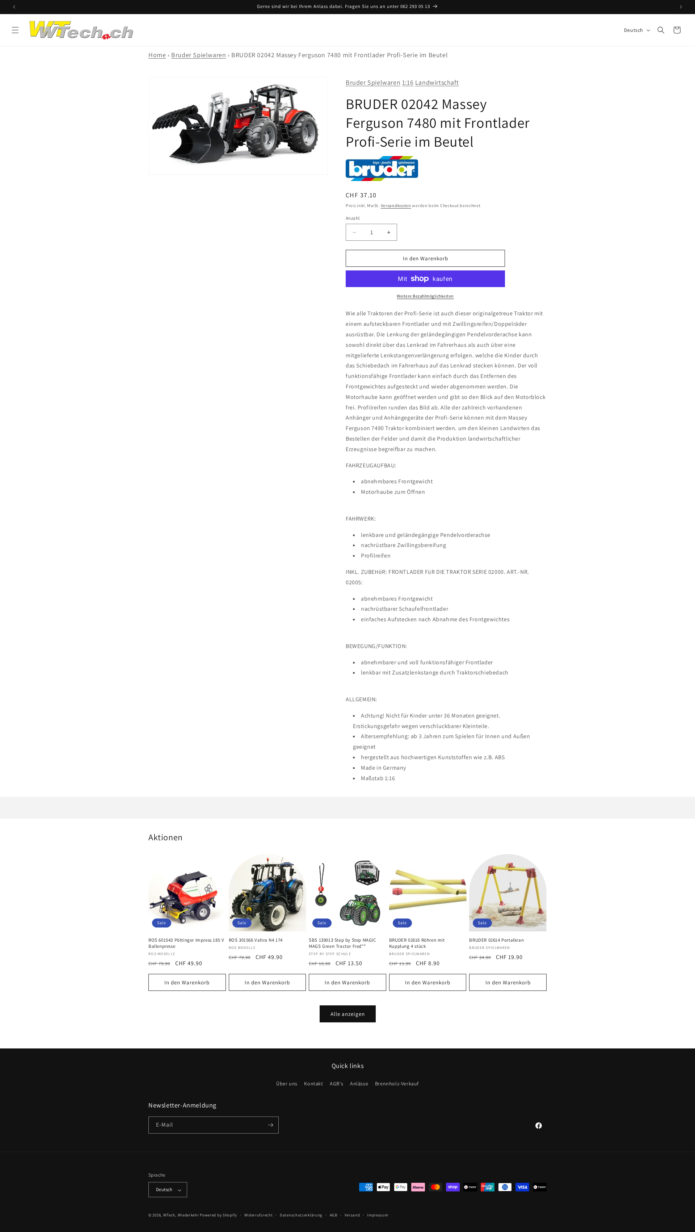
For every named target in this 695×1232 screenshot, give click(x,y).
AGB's (336, 1083)
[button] (15, 30)
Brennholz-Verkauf (397, 1083)
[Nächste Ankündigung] (681, 7)
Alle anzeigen (347, 1013)
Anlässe (359, 1083)
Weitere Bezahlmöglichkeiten (425, 296)
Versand (352, 1215)
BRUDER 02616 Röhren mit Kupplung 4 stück (417, 943)
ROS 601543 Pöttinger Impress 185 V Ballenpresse (186, 943)
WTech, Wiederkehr (181, 1215)
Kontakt (313, 1083)
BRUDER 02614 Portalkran (496, 940)
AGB (333, 1215)
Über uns (287, 1083)
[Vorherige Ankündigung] (14, 7)
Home (157, 55)
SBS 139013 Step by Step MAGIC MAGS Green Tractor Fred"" (342, 943)
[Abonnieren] (270, 1125)
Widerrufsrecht (258, 1215)
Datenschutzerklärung (301, 1215)
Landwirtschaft (437, 82)
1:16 (407, 82)
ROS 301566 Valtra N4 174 (256, 940)
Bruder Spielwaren (198, 55)
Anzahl (352, 218)
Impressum (377, 1215)
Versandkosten (396, 205)
